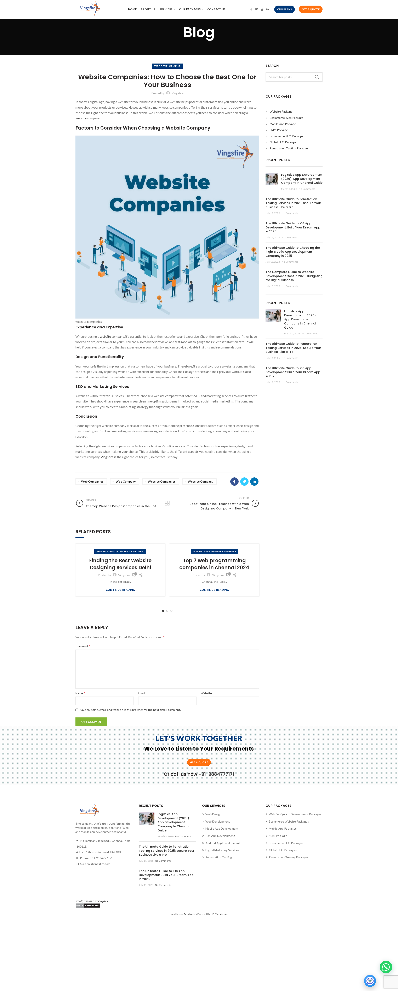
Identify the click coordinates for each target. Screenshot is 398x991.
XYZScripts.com (220, 914)
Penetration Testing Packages (288, 857)
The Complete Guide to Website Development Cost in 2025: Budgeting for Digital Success (294, 276)
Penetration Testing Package (289, 148)
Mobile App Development (221, 828)
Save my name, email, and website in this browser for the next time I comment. (130, 709)
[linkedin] (267, 9)
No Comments (307, 188)
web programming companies (214, 551)
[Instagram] (262, 9)
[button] (386, 967)
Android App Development (222, 843)
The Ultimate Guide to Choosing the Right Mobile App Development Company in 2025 (293, 252)
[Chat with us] (370, 981)
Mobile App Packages (283, 828)
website (81, 118)
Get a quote (199, 762)
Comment (82, 646)
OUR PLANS (284, 9)
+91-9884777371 (101, 858)
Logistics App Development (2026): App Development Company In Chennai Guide (302, 179)
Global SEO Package (283, 142)
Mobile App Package (283, 124)
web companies (92, 481)
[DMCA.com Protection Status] (135, 905)
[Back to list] (167, 503)
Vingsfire (107, 457)
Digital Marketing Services (222, 850)
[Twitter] (256, 9)
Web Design (213, 814)
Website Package (281, 111)
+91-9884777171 (216, 774)
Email (142, 693)
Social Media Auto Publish (183, 914)
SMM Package (279, 130)
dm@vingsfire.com (98, 864)
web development (167, 66)
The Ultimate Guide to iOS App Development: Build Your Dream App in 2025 (293, 227)
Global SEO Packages (283, 850)
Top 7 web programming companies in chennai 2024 (214, 564)
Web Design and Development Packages (295, 814)
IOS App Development (220, 835)
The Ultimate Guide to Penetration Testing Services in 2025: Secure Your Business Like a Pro (293, 203)
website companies (162, 481)
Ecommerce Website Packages (289, 821)
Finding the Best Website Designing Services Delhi (120, 564)
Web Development (217, 821)
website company (200, 481)
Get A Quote (311, 9)
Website (206, 693)
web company (126, 481)
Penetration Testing (218, 857)
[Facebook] (251, 9)
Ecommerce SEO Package (286, 136)
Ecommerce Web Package (286, 117)
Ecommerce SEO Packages (286, 843)
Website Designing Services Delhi (120, 551)
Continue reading (120, 590)
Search (317, 77)
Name (80, 693)
